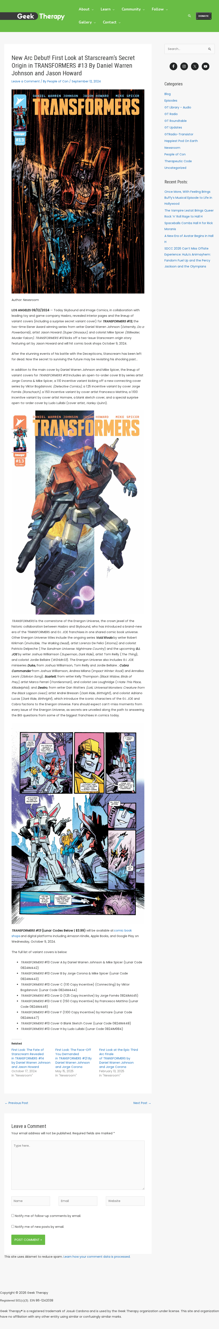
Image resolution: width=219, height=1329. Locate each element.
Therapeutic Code (178, 161)
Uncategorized (175, 168)
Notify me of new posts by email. (39, 1227)
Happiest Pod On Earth (181, 141)
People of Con (175, 154)
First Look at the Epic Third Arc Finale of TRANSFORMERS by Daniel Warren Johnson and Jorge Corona (118, 1058)
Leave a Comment (26, 81)
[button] (91, 9)
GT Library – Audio (177, 107)
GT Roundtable (175, 121)
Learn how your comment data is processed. (97, 1257)
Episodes (170, 100)
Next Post (142, 1103)
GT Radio (171, 114)
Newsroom (172, 148)
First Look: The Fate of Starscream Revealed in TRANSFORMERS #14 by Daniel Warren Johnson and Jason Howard (31, 1058)
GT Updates (173, 127)
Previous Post (16, 1103)
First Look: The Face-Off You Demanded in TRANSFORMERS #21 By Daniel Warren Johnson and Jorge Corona (73, 1058)
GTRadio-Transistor (178, 134)
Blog (167, 94)
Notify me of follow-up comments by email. (48, 1216)
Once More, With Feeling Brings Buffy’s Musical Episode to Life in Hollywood (188, 198)
